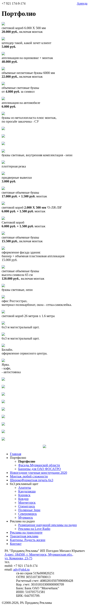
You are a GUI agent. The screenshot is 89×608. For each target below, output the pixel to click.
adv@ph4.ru (21, 569)
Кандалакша (27, 491)
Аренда (82, 3)
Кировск (24, 495)
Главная (15, 454)
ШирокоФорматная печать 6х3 (31, 480)
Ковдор (23, 499)
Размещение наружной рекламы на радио (47, 525)
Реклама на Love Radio (34, 528)
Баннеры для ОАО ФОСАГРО (39, 469)
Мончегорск (27, 502)
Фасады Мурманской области (39, 465)
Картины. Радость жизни (27, 540)
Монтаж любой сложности (29, 476)
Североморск (27, 514)
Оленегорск (26, 506)
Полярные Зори (29, 510)
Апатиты (24, 487)
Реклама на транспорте (26, 532)
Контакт (16, 543)
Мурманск (25, 517)
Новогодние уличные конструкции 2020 (38, 472)
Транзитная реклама (24, 536)
